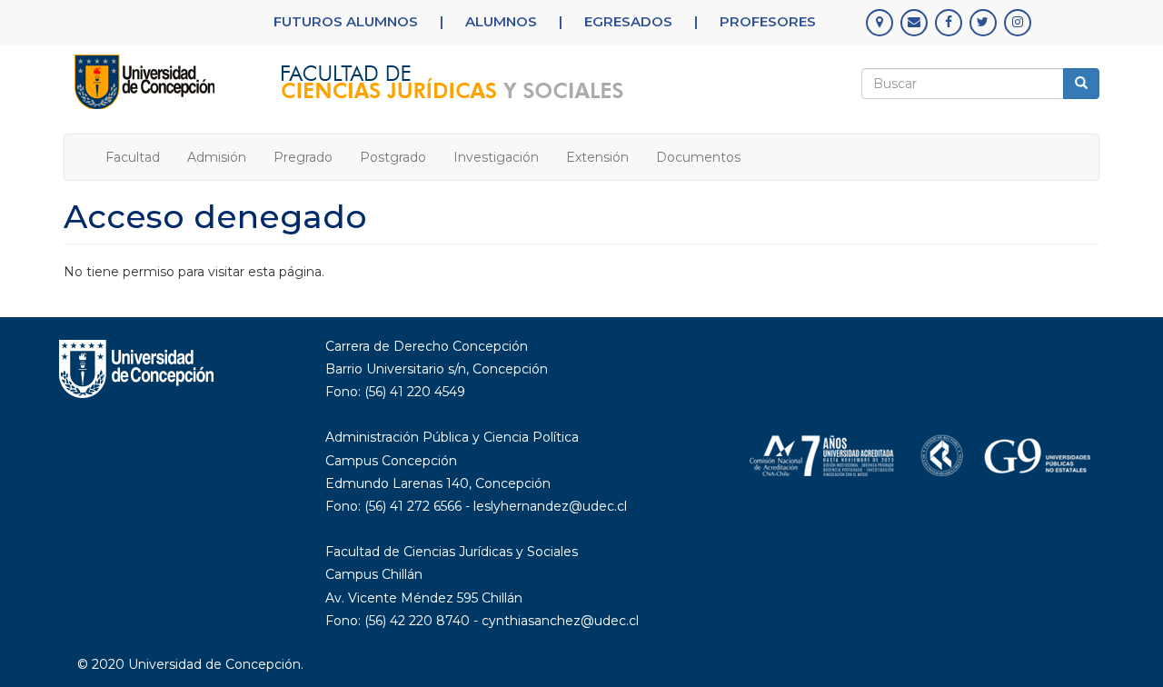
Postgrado (393, 157)
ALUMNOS (501, 21)
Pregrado (303, 157)
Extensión (597, 157)
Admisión (216, 157)
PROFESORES (768, 21)
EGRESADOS (628, 21)
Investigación (496, 157)
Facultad (132, 157)
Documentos (698, 157)
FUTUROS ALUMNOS (345, 21)
